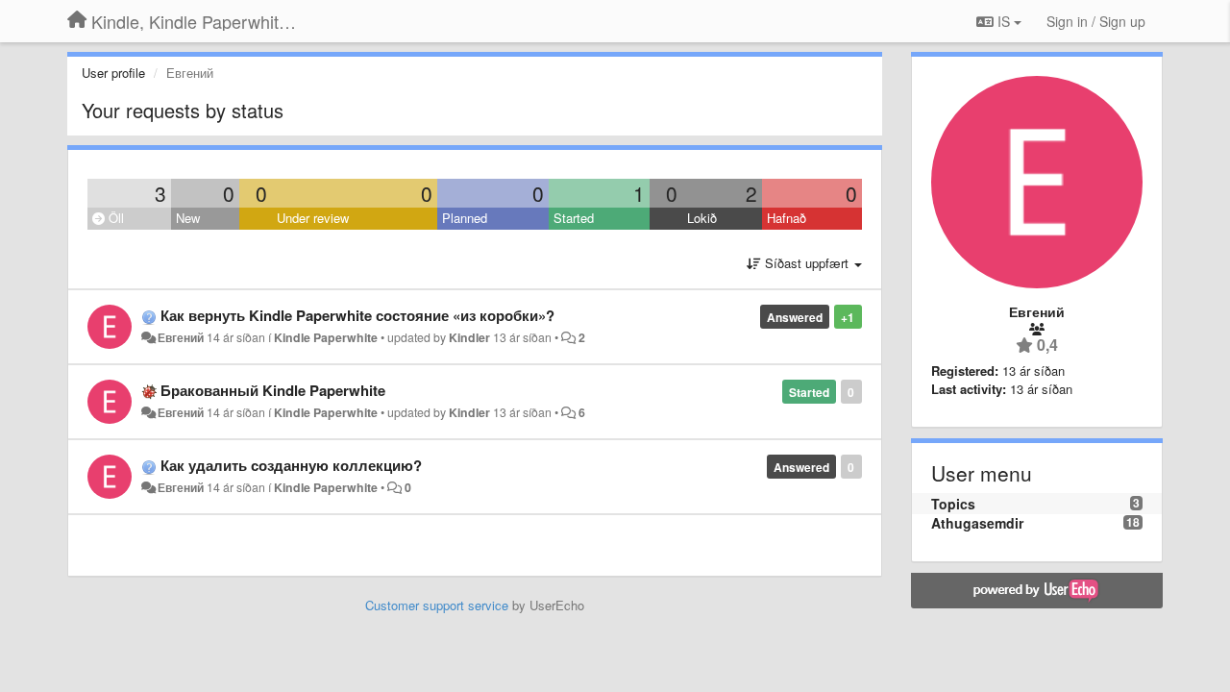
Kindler (469, 337)
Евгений (181, 337)
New (188, 218)
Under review (313, 218)
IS (1004, 21)
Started (574, 218)
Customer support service (436, 605)
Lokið (702, 218)
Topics (953, 503)
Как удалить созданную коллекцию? (291, 465)
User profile (113, 72)
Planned (464, 218)
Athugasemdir (977, 522)
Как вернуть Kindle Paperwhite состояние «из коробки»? (357, 315)
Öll (114, 218)
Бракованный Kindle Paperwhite (272, 390)
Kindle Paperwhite (326, 337)
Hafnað (786, 218)
